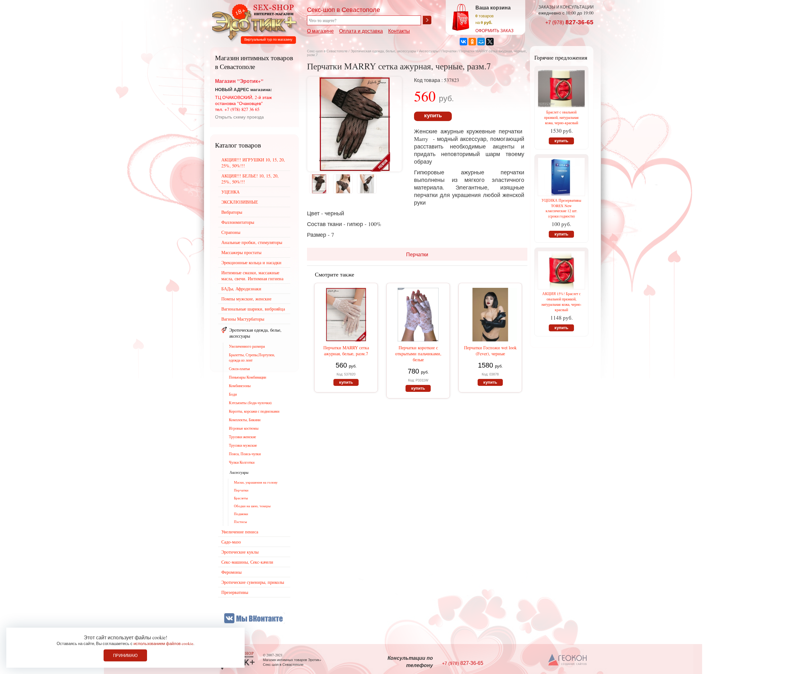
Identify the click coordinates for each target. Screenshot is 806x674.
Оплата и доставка (361, 30)
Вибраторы (231, 212)
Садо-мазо (231, 542)
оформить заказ (494, 30)
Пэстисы (240, 521)
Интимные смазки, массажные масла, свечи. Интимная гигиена (252, 276)
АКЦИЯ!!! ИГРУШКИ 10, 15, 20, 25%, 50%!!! (253, 163)
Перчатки (449, 51)
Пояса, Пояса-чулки (245, 453)
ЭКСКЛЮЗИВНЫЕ (239, 202)
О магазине (320, 30)
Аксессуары (429, 51)
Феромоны (231, 572)
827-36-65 (569, 22)
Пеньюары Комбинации (247, 377)
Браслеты (241, 498)
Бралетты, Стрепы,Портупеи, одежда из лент (252, 357)
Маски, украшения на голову (256, 482)
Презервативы (234, 592)
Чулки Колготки (241, 462)
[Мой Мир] (481, 41)
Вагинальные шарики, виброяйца (253, 309)
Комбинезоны (240, 385)
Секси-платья (239, 368)
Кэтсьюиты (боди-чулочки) (250, 402)
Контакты (399, 30)
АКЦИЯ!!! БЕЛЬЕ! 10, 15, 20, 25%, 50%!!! (250, 179)
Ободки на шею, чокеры (252, 505)
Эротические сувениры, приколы (252, 582)
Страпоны (230, 232)
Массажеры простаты (241, 252)
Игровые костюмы (243, 428)
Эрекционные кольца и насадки (251, 262)
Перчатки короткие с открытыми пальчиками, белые (418, 354)
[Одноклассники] (472, 41)
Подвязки (241, 513)
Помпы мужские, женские (246, 299)
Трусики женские (242, 436)
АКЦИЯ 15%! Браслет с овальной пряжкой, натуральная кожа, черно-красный (562, 301)
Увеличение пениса (239, 532)
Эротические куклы (239, 552)
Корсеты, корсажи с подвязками (254, 411)
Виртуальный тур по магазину (268, 39)
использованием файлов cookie (163, 643)
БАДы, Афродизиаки (241, 289)
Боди (233, 394)
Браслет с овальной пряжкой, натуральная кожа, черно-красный (561, 117)
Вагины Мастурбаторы (242, 319)
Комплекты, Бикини (244, 419)
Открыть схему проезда (239, 117)
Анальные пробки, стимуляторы (251, 242)
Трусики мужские (243, 445)
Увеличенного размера (247, 346)
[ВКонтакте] (463, 41)
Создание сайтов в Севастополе (567, 660)
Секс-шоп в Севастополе (327, 51)
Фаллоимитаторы (237, 222)
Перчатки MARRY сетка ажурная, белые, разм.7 (346, 351)
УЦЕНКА (230, 192)
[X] (490, 41)
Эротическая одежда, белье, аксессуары (383, 51)
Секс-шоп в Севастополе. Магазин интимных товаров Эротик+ (252, 21)
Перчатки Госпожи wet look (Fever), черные (490, 351)
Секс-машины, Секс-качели (247, 562)
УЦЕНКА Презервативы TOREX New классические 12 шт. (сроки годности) (561, 208)
